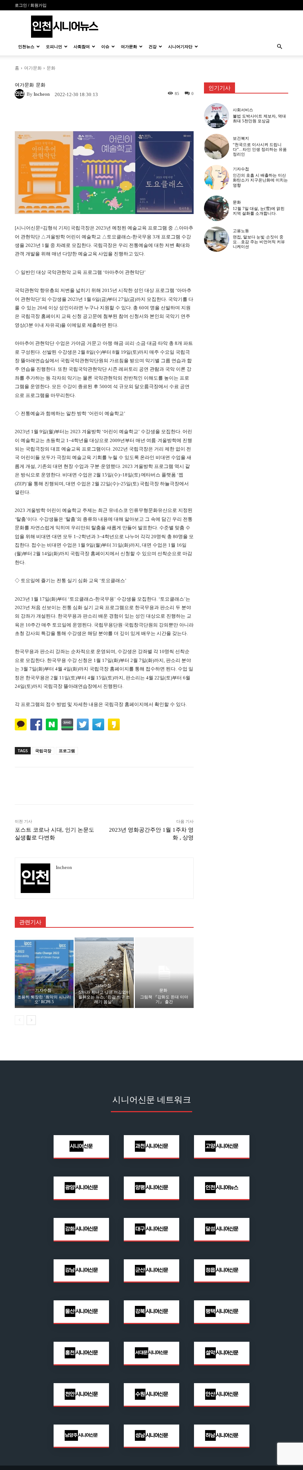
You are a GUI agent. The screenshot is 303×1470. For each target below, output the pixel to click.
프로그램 (67, 750)
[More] (156, 115)
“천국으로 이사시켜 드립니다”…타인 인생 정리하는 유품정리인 (260, 149)
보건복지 (241, 138)
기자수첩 (43, 990)
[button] (279, 46)
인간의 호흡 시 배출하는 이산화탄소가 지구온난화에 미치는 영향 (260, 180)
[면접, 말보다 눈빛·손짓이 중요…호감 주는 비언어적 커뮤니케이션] (216, 239)
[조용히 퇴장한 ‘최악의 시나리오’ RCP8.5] (44, 972)
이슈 (105, 46)
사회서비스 (243, 110)
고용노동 (241, 231)
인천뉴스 (26, 46)
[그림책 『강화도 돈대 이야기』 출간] (164, 972)
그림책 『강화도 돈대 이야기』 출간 (164, 999)
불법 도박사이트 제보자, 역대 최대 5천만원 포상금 (259, 118)
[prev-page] (19, 1020)
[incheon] (21, 94)
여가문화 (129, 46)
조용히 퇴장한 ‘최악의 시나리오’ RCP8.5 (44, 999)
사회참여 (82, 46)
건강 (153, 46)
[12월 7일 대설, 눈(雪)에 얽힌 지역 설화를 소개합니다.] (216, 208)
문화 (51, 68)
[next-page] (31, 1020)
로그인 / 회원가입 (31, 5)
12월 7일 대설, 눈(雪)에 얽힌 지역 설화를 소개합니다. (259, 210)
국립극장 (43, 750)
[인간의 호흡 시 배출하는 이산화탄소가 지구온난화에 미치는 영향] (216, 177)
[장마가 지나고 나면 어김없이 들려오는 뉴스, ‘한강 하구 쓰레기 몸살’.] (104, 972)
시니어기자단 (180, 46)
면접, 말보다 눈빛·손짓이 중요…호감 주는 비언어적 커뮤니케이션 (259, 242)
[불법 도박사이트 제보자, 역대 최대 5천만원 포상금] (216, 115)
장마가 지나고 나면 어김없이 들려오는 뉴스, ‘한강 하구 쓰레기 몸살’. (104, 997)
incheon (42, 94)
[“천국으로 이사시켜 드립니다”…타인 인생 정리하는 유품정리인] (216, 146)
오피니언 (54, 46)
